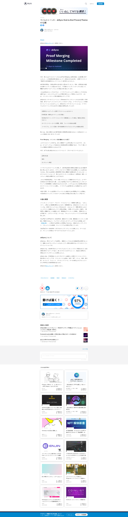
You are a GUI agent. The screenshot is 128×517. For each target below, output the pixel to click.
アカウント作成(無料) (81, 514)
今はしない (70, 514)
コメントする (83, 359)
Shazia (42, 40)
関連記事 (43, 223)
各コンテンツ (49, 43)
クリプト (42, 17)
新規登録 (100, 3)
